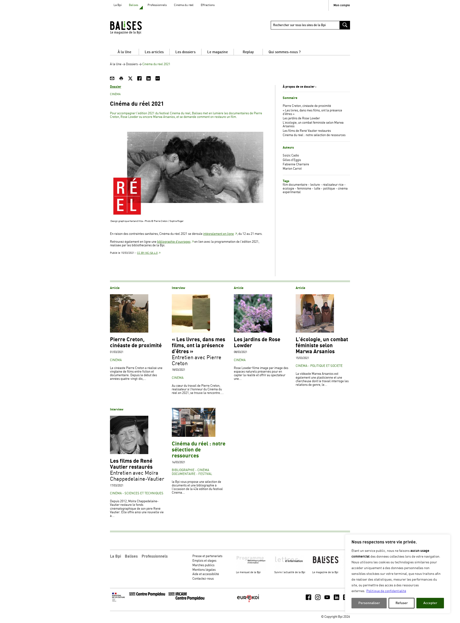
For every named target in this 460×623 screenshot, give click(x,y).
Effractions (208, 5)
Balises (133, 5)
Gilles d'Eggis (292, 160)
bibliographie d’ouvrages (173, 241)
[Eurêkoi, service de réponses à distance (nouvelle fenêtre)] (248, 602)
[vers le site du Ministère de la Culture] (119, 601)
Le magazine (217, 52)
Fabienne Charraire (296, 164)
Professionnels (157, 5)
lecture (315, 184)
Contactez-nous (203, 578)
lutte (317, 188)
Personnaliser (369, 603)
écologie (288, 188)
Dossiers (132, 64)
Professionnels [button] (155, 556)
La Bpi (118, 5)
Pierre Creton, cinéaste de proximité (307, 106)
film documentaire (295, 184)
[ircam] (186, 599)
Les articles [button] (154, 52)
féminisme (304, 188)
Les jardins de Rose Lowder (301, 118)
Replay (248, 52)
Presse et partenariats (207, 556)
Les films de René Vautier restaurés (307, 131)
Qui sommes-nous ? (285, 52)
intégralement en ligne (218, 234)
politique (329, 188)
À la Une (124, 52)
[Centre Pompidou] (147, 595)
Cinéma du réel (184, 5)
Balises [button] (131, 556)
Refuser (402, 603)
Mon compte (342, 5)
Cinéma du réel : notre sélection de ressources (314, 135)
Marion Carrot (292, 168)
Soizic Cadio (291, 155)
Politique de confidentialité (386, 591)
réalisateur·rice (333, 184)
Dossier (115, 86)
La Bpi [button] (115, 556)
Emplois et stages (204, 560)
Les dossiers (185, 52)
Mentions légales (204, 569)
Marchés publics (203, 565)
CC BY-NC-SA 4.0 (147, 253)
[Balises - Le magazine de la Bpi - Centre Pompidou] (135, 27)
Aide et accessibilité (205, 574)
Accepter (430, 603)
